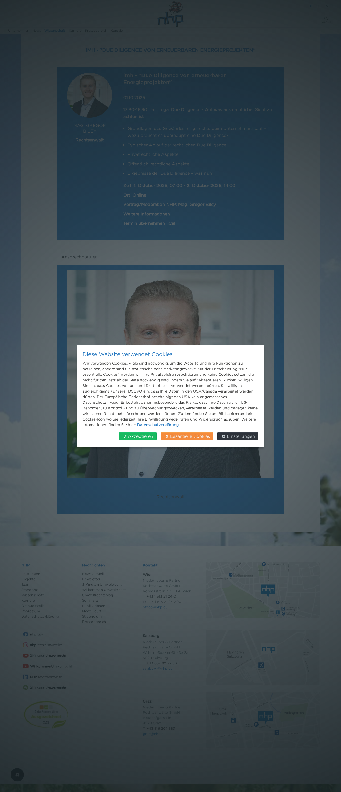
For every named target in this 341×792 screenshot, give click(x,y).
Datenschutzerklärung (158, 425)
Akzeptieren (140, 436)
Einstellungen (241, 436)
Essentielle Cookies (190, 436)
